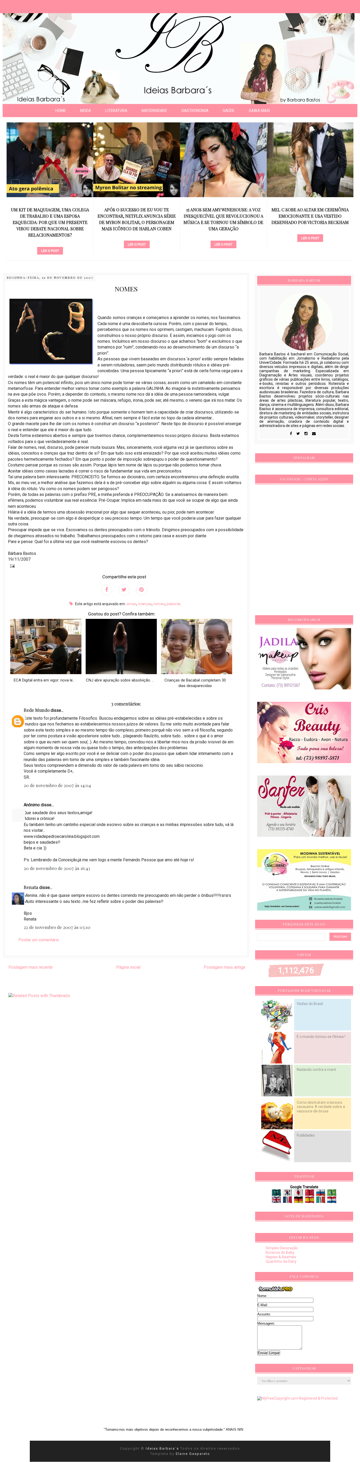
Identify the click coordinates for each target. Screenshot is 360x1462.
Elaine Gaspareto (193, 1454)
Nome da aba (38, 5)
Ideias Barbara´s (163, 1448)
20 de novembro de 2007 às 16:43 (57, 868)
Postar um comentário (38, 939)
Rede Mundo (37, 710)
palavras (174, 604)
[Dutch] (332, 1201)
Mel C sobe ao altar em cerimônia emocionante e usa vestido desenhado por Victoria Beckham (310, 216)
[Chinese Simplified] (310, 1194)
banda (310, 229)
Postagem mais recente (30, 967)
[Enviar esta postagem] (11, 565)
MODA (85, 110)
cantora (223, 235)
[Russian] (321, 1194)
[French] (288, 1201)
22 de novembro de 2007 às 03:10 (57, 927)
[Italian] (321, 1201)
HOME (60, 110)
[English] (277, 1201)
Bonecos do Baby (280, 1252)
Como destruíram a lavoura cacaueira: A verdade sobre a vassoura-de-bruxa (321, 1106)
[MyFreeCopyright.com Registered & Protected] (297, 1398)
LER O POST (50, 251)
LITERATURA (116, 110)
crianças (145, 604)
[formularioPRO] (275, 1291)
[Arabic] (277, 1194)
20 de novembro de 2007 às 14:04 (57, 785)
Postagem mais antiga (224, 967)
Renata (31, 887)
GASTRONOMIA (194, 110)
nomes (159, 604)
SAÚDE (229, 110)
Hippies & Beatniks (281, 1257)
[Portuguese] (332, 1194)
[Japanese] (299, 1194)
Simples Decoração (282, 1248)
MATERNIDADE (154, 110)
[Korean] (288, 1194)
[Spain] (310, 1201)
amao (131, 604)
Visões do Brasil (310, 1004)
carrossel (50, 242)
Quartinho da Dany (281, 1261)
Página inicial (128, 967)
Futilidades (306, 1135)
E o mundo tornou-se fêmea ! (321, 1037)
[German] (299, 1201)
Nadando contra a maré (316, 1069)
